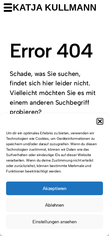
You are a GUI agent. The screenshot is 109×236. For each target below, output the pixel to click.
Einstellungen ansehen (54, 222)
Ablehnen (54, 205)
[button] (100, 121)
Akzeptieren (54, 188)
